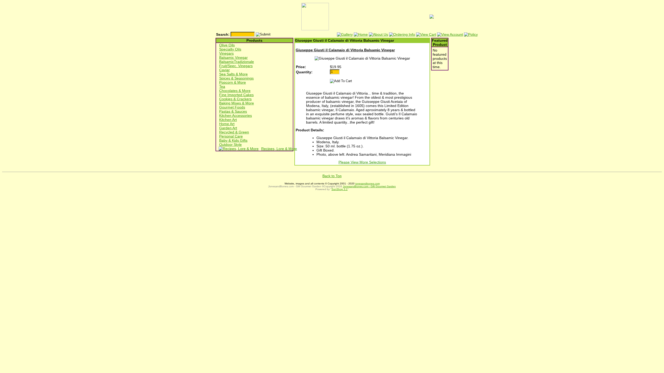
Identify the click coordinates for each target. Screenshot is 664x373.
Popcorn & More (232, 82)
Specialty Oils (230, 49)
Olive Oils (227, 45)
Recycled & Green (234, 132)
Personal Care (231, 136)
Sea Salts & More (233, 74)
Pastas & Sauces (233, 111)
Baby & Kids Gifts (233, 140)
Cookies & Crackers (235, 99)
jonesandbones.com (367, 183)
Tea (222, 86)
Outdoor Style (230, 144)
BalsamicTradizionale (236, 62)
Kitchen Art (228, 120)
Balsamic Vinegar (233, 57)
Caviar (224, 70)
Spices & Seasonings (236, 78)
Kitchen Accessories (235, 115)
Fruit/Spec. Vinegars (236, 66)
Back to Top (332, 176)
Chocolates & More (235, 91)
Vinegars (226, 53)
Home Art (226, 124)
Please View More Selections (362, 162)
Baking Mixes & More (236, 103)
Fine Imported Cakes (236, 95)
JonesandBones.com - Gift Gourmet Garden (369, 186)
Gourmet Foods (232, 107)
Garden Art (228, 128)
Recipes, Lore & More (279, 149)
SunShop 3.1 (339, 189)
